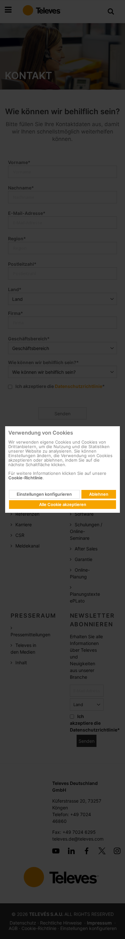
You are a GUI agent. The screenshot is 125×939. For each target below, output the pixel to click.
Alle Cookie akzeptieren (62, 504)
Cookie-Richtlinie (25, 477)
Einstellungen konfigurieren (44, 494)
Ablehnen (98, 494)
